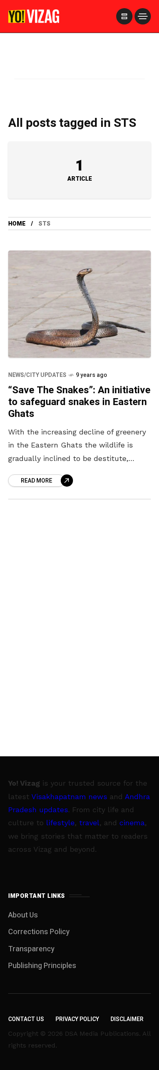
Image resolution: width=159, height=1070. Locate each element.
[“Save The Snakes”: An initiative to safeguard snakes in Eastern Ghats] (79, 303)
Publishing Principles (42, 965)
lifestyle (60, 822)
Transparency (31, 949)
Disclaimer (127, 1019)
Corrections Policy (39, 931)
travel (89, 822)
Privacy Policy (77, 1019)
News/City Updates (37, 375)
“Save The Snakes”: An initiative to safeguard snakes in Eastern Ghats (79, 402)
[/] (124, 16)
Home (17, 223)
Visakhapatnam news (69, 796)
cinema (132, 822)
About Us (23, 915)
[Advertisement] (79, 66)
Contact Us (26, 1019)
